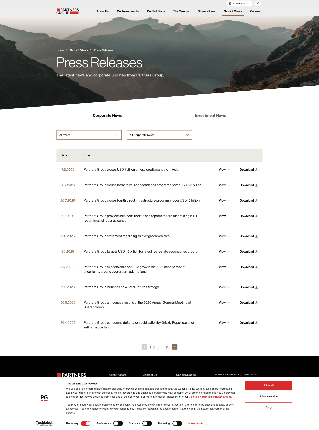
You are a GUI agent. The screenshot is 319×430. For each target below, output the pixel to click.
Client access (117, 374)
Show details (195, 423)
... (162, 347)
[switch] (118, 423)
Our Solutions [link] (156, 11)
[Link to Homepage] (70, 11)
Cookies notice (186, 374)
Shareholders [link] (206, 11)
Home (60, 50)
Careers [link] (255, 11)
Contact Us (150, 374)
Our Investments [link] (128, 11)
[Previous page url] (144, 347)
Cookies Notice (198, 396)
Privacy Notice (222, 396)
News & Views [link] (233, 11)
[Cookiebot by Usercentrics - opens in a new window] (44, 423)
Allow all (269, 385)
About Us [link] (103, 11)
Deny (269, 407)
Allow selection (269, 396)
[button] (258, 3)
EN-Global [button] (238, 3)
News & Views (79, 50)
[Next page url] (174, 347)
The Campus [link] (181, 11)
